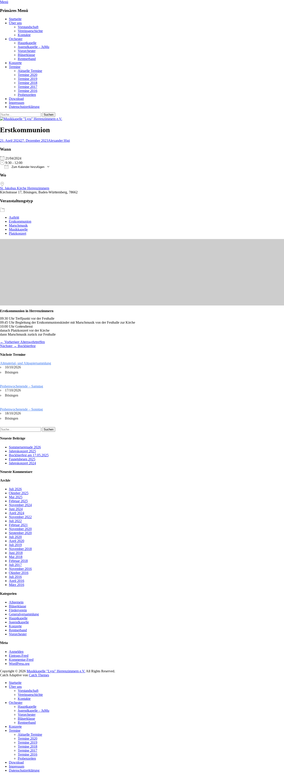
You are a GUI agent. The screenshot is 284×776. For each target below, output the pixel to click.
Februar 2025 (18, 501)
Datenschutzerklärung (24, 107)
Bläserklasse (26, 55)
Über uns (15, 23)
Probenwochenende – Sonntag (21, 409)
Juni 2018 (16, 553)
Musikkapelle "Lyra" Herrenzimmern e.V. (56, 671)
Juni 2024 (16, 509)
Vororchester (27, 51)
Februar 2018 (18, 561)
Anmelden (16, 651)
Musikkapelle (18, 229)
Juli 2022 (15, 521)
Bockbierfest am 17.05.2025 (29, 455)
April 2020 (16, 541)
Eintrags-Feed (18, 655)
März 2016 (16, 585)
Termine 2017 (27, 87)
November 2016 (20, 569)
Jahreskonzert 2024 (22, 463)
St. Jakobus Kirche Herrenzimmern (24, 188)
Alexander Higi (59, 140)
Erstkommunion (20, 221)
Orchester (15, 39)
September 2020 (20, 533)
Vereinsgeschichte (30, 31)
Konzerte (15, 63)
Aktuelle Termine (30, 71)
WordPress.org (19, 663)
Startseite (15, 19)
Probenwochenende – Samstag (21, 386)
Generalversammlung (24, 614)
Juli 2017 (15, 565)
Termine (14, 67)
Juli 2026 (15, 489)
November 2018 (20, 549)
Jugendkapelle (19, 622)
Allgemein (16, 602)
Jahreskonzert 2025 (22, 451)
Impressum (16, 103)
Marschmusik (18, 225)
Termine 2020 (27, 75)
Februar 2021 (18, 525)
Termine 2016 (27, 91)
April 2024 (16, 513)
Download (16, 99)
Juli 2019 (15, 545)
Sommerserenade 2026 (25, 447)
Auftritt (14, 217)
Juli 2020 (15, 537)
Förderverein (18, 610)
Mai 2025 (15, 497)
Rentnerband (27, 59)
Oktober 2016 (18, 573)
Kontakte (24, 35)
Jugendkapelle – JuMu (33, 47)
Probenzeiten (27, 95)
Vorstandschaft (28, 27)
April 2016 (16, 581)
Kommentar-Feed (21, 659)
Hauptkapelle (27, 43)
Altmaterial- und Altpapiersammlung (25, 363)
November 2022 (20, 517)
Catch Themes (39, 675)
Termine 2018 (27, 83)
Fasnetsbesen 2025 (22, 459)
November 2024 (20, 505)
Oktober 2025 (18, 493)
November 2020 (20, 529)
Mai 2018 (15, 557)
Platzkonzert (17, 233)
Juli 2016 (15, 577)
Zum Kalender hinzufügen (27, 167)
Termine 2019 (27, 79)
